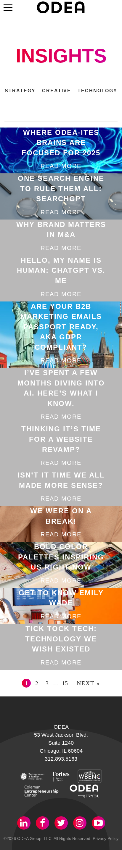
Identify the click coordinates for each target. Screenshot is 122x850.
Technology (97, 90)
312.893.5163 (61, 759)
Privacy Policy (105, 838)
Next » (88, 683)
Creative (56, 90)
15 (65, 683)
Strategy (20, 90)
